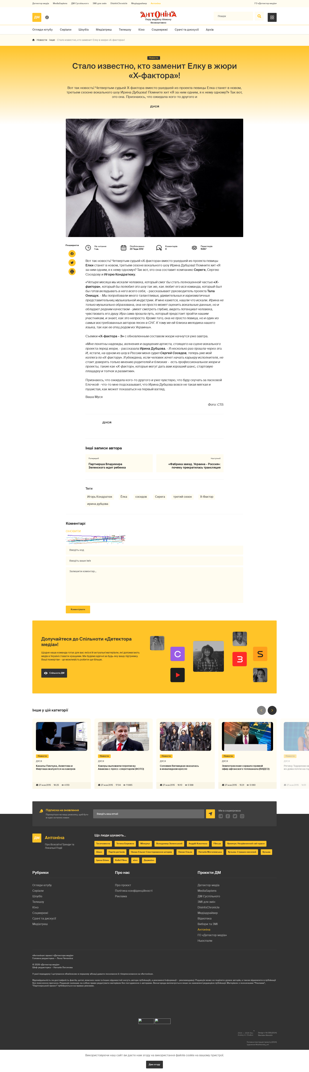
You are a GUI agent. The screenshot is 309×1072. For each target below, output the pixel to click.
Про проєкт (123, 885)
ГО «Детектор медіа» (265, 3)
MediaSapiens (60, 3)
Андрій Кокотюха (198, 843)
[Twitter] (72, 262)
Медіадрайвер (139, 3)
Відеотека (205, 918)
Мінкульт (145, 843)
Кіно (141, 30)
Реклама (121, 896)
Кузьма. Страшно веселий (242, 852)
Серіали (65, 30)
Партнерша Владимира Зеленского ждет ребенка (107, 465)
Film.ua (217, 843)
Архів (210, 30)
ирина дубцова (97, 504)
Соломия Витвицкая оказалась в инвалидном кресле (179, 767)
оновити (73, 531)
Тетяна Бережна (125, 843)
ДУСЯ (154, 106)
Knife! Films (121, 860)
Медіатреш (104, 30)
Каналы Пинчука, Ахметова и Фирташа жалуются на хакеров (55, 767)
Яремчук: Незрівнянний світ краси (246, 843)
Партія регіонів (117, 852)
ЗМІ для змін (100, 3)
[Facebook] (72, 253)
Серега (160, 497)
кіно (135, 860)
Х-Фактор (206, 497)
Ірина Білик (102, 860)
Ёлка (124, 497)
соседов (141, 497)
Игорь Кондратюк (99, 497)
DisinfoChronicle (119, 3)
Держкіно (149, 860)
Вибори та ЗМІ (208, 924)
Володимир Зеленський (169, 843)
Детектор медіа (40, 3)
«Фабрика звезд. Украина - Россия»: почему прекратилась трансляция (194, 465)
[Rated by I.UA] (146, 1020)
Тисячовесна (103, 843)
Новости (42, 40)
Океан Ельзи (185, 852)
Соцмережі (160, 30)
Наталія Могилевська (210, 852)
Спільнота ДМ (56, 673)
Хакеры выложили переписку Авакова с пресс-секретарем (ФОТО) (121, 767)
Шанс (99, 852)
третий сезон (182, 497)
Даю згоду (154, 1064)
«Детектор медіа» (50, 964)
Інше (52, 40)
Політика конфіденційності (134, 891)
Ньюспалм (205, 941)
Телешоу (125, 30)
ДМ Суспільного (80, 3)
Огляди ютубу (42, 30)
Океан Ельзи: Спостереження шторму (151, 852)
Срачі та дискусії (187, 30)
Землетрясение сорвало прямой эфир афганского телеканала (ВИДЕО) (245, 767)
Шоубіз (84, 30)
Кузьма (266, 852)
